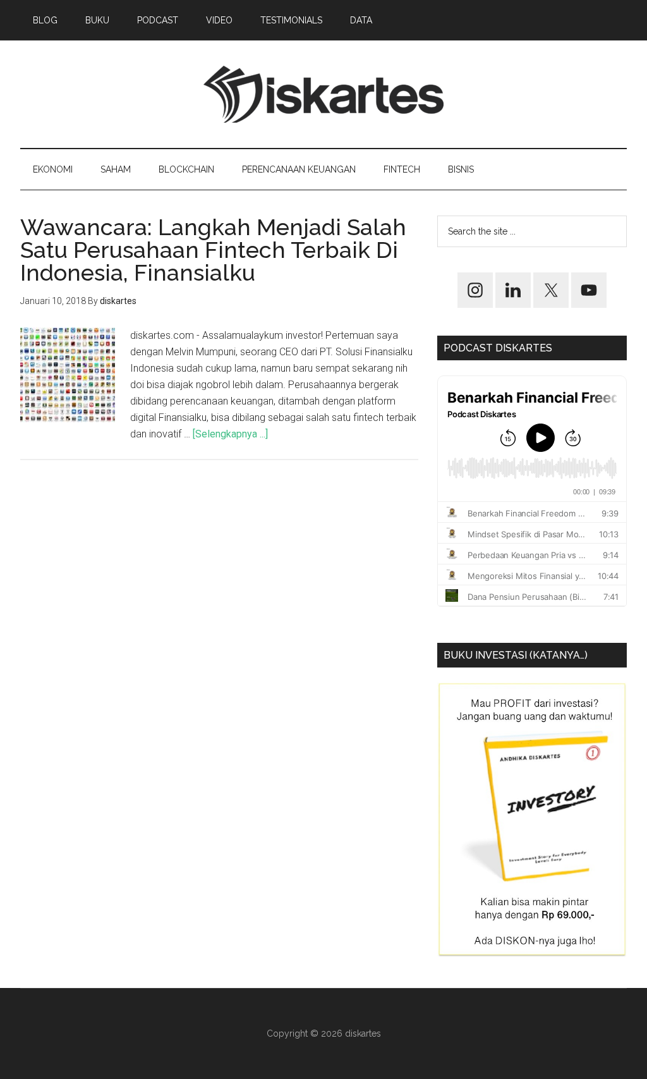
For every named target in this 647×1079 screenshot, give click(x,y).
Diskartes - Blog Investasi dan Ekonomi (323, 94)
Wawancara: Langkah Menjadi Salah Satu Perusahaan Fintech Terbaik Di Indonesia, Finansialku (213, 250)
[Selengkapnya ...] (230, 434)
